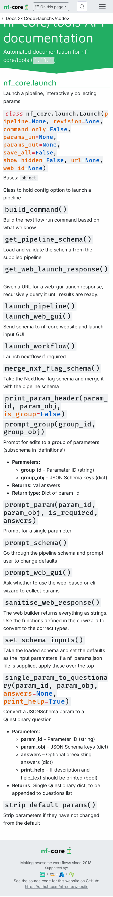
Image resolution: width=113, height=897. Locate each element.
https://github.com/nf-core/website (56, 886)
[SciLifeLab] (71, 874)
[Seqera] (43, 874)
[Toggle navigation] (102, 6)
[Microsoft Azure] (61, 874)
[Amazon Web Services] (52, 874)
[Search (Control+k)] (82, 6)
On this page (51, 6)
